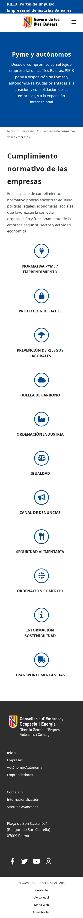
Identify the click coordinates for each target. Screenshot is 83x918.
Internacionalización (23, 799)
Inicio (11, 131)
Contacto (41, 890)
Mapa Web (41, 905)
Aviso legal (41, 897)
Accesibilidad (41, 912)
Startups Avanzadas (22, 806)
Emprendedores (20, 774)
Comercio (15, 792)
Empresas (27, 131)
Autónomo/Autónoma (24, 767)
